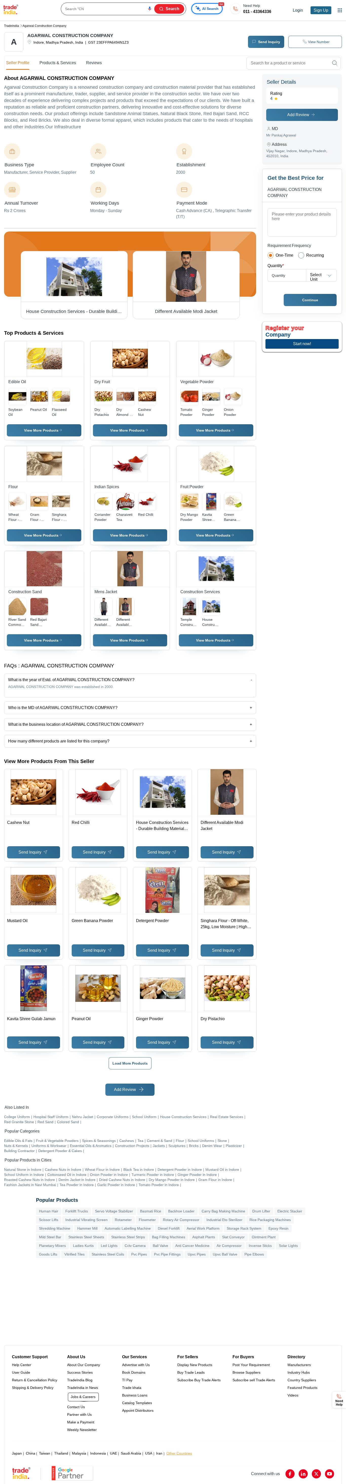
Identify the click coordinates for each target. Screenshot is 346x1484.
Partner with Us (79, 1414)
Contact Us (76, 1407)
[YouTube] (329, 1474)
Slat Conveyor (233, 1237)
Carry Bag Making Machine (223, 1211)
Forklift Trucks (76, 1211)
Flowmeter (147, 1220)
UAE (113, 1453)
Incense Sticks (260, 1246)
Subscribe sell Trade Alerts (254, 1380)
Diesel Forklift (169, 1228)
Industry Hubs (298, 1372)
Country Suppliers (301, 1380)
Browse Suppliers (246, 1372)
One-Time (284, 255)
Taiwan (44, 1453)
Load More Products (130, 1063)
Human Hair (48, 1211)
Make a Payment (80, 1422)
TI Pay (127, 1380)
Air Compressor (229, 1246)
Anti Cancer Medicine (192, 1246)
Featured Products (302, 1388)
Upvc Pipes (197, 1254)
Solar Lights (288, 1246)
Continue (310, 300)
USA (148, 1453)
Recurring (315, 255)
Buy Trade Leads (191, 1372)
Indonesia (98, 1453)
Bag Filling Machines (168, 1237)
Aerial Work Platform (203, 1228)
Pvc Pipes (139, 1254)
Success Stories (80, 1372)
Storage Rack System (244, 1228)
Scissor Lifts (48, 1220)
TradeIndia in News (82, 1388)
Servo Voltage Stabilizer (114, 1211)
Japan (17, 1453)
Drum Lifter (261, 1211)
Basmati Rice (150, 1211)
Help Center (21, 1365)
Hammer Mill (87, 1228)
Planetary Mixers (52, 1246)
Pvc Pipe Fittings (167, 1254)
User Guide (21, 1372)
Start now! (302, 344)
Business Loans (134, 1395)
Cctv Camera (135, 1246)
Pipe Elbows (254, 1254)
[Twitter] (316, 1474)
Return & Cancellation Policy (34, 1380)
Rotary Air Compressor (181, 1220)
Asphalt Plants (203, 1237)
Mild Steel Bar (50, 1237)
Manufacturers (299, 1365)
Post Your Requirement (251, 1365)
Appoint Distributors (137, 1410)
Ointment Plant (264, 1237)
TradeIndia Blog (79, 1380)
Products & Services (58, 63)
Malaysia (79, 1453)
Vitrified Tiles (74, 1254)
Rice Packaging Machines (270, 1220)
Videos (292, 1395)
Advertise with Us (136, 1365)
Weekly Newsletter (82, 1430)
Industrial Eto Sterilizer (224, 1220)
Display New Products (194, 1365)
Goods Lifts (48, 1254)
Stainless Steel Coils (108, 1254)
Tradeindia (11, 26)
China (30, 1453)
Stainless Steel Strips (128, 1237)
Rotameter (123, 1220)
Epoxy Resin (278, 1228)
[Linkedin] (303, 1474)
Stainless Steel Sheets (86, 1237)
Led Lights (109, 1246)
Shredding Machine (54, 1228)
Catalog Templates (137, 1403)
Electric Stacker (289, 1211)
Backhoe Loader (181, 1211)
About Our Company (83, 1365)
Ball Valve (160, 1246)
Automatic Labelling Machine (128, 1228)
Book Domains (133, 1372)
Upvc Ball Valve (225, 1254)
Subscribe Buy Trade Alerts (199, 1380)
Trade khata (131, 1388)
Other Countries (179, 1453)
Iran (159, 1453)
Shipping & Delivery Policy (32, 1388)
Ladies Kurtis (83, 1246)
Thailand (61, 1453)
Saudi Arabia (131, 1453)
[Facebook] (290, 1474)
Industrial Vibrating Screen (86, 1220)
